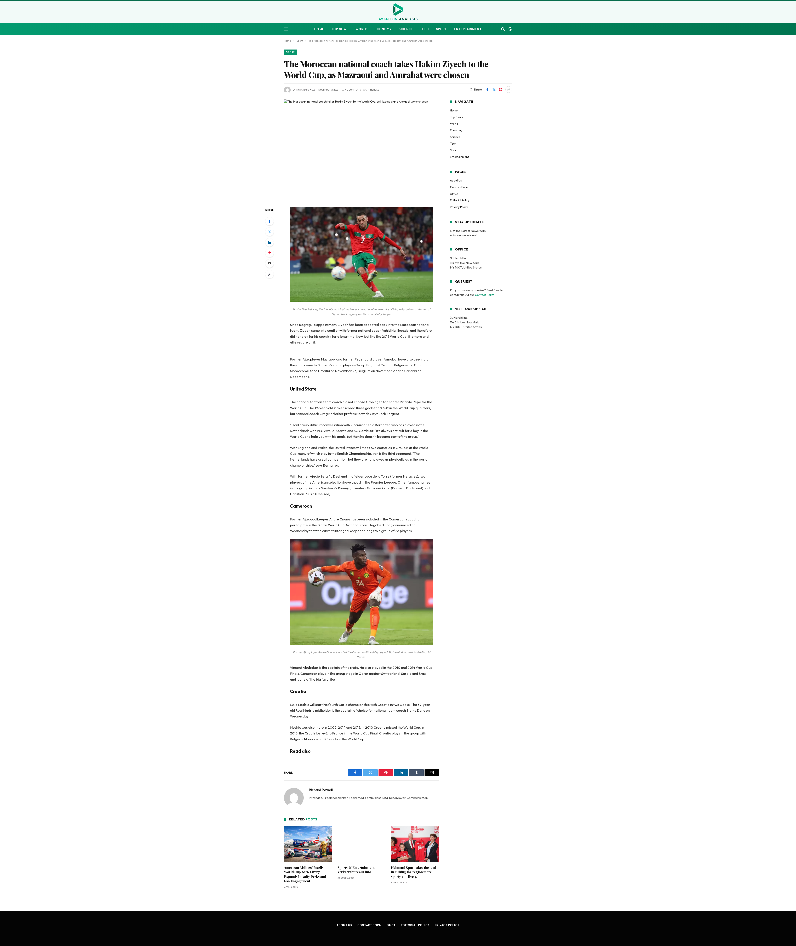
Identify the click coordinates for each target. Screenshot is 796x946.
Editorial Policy (459, 200)
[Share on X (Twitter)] (494, 89)
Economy (383, 29)
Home (319, 29)
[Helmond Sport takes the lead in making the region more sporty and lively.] (415, 844)
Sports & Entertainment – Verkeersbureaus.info (357, 869)
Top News (339, 29)
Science (406, 29)
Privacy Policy (459, 207)
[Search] (503, 29)
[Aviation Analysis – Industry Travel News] (398, 12)
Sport (441, 29)
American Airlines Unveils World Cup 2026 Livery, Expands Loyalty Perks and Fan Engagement (305, 874)
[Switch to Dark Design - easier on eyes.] (509, 29)
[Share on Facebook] (487, 89)
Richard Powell (305, 89)
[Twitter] (269, 232)
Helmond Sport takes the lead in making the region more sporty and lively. (413, 872)
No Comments (353, 89)
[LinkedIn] (269, 242)
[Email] (269, 263)
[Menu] (286, 29)
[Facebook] (269, 221)
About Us (456, 180)
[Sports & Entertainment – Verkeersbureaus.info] (361, 844)
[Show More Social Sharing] (508, 89)
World (362, 29)
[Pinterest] (269, 253)
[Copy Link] (269, 274)
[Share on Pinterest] (501, 89)
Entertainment (468, 29)
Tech (424, 29)
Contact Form (459, 187)
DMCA (454, 194)
